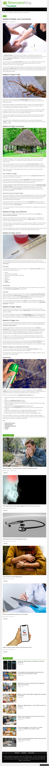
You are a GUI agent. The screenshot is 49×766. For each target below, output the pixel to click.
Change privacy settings (44, 764)
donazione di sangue (41, 184)
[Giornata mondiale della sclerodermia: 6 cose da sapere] (24, 598)
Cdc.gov (6, 428)
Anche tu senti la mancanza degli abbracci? (12, 576)
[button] (45, 9)
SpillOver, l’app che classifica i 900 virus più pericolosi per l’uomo (17, 647)
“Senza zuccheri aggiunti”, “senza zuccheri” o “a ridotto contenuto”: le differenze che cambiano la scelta (30, 728)
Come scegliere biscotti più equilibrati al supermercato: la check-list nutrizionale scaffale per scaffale (31, 673)
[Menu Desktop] (4, 9)
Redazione (17, 752)
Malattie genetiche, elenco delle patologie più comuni (15, 539)
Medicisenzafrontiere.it (10, 423)
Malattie (4, 16)
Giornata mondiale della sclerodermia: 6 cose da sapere (15, 614)
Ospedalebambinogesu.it (10, 426)
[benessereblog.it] (17, 3)
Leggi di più (5, 472)
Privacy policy (31, 752)
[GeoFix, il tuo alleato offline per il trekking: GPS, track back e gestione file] (9, 665)
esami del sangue (27, 314)
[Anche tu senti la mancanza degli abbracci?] (24, 560)
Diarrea (6, 281)
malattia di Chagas (24, 99)
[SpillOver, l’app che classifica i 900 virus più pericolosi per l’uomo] (24, 633)
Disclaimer (23, 752)
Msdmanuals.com (9, 424)
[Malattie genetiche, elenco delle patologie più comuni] (24, 525)
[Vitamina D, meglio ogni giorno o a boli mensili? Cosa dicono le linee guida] (9, 709)
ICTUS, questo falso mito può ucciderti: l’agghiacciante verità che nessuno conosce (21, 506)
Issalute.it (7, 427)
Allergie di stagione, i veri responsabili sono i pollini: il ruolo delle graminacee (20, 468)
